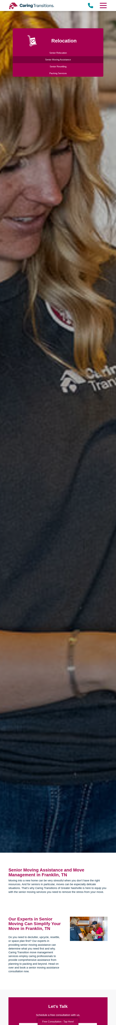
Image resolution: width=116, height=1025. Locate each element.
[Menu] (103, 5)
